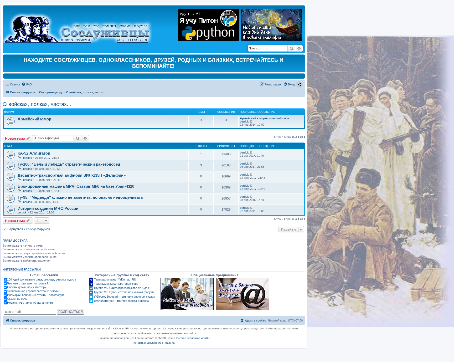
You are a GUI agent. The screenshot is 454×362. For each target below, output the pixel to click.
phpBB (128, 337)
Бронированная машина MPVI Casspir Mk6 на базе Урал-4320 (76, 186)
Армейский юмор (34, 119)
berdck (244, 121)
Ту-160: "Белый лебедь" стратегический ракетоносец (69, 164)
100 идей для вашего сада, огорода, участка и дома (41, 279)
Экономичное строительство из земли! (33, 291)
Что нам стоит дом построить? (27, 283)
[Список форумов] (81, 25)
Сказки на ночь (17, 298)
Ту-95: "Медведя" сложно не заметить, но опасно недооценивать (80, 197)
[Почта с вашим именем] (242, 294)
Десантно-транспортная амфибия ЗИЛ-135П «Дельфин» (72, 175)
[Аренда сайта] (187, 294)
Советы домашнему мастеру (26, 287)
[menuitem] (27, 84)
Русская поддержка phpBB (193, 337)
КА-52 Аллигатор (34, 153)
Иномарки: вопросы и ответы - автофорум (35, 295)
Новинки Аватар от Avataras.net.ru (30, 302)
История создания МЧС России (48, 208)
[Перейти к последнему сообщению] (251, 152)
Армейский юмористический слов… (266, 118)
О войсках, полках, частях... (37, 104)
